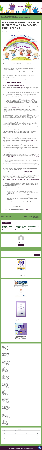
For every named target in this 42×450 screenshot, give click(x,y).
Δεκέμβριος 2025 (5, 353)
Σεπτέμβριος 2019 (5, 423)
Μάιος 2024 (4, 369)
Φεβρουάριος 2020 (5, 417)
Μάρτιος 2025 (4, 360)
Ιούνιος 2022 (4, 392)
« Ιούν (21, 442)
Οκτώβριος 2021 (4, 401)
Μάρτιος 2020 (4, 416)
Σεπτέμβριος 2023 (5, 378)
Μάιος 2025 (4, 357)
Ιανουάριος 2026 (5, 352)
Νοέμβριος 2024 (5, 364)
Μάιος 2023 (4, 380)
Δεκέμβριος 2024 (5, 363)
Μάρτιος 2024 (4, 371)
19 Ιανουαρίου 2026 (19, 229)
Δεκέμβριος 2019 (5, 420)
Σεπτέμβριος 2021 (5, 402)
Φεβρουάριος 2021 (5, 407)
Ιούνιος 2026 (4, 346)
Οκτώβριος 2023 (5, 377)
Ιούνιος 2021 (4, 403)
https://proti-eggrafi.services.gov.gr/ (27, 99)
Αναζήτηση (4, 252)
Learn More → (21, 244)
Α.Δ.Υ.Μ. (7, 152)
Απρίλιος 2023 (4, 382)
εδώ (27, 209)
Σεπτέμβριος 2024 (5, 367)
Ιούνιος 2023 (4, 379)
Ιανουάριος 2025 (5, 362)
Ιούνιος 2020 (4, 413)
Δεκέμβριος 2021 (5, 399)
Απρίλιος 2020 (4, 415)
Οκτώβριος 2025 (5, 354)
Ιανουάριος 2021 (4, 408)
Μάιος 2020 (4, 414)
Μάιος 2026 (4, 347)
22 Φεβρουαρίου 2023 (10, 31)
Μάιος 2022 (4, 393)
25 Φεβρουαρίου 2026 (6, 229)
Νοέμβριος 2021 (4, 400)
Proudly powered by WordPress (14, 448)
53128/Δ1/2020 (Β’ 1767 (15, 107)
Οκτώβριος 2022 (5, 388)
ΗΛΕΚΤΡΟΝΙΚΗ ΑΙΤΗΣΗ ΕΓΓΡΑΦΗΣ (12, 82)
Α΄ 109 (13, 156)
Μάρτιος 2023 (4, 383)
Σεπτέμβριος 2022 (5, 390)
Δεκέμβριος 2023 (5, 375)
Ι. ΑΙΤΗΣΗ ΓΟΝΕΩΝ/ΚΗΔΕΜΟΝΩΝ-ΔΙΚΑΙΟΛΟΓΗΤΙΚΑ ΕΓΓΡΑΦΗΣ (14, 85)
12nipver (4, 31)
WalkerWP (31, 448)
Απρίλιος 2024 (4, 370)
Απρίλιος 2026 (4, 348)
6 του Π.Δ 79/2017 (9, 156)
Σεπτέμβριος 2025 (5, 355)
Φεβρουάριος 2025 (5, 361)
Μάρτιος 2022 (4, 395)
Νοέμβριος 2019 (4, 421)
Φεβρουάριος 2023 (5, 384)
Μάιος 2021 (4, 405)
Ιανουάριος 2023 (5, 385)
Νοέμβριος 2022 (5, 387)
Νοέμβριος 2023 (4, 376)
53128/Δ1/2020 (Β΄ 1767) (21, 87)
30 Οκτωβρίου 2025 (32, 229)
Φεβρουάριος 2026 (5, 350)
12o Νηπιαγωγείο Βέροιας (21, 6)
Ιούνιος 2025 (4, 356)
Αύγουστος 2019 (5, 424)
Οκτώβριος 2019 (5, 422)
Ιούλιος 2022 (4, 391)
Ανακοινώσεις (16, 31)
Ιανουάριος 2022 (5, 398)
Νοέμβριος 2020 (5, 409)
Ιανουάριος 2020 (5, 418)
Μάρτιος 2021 (4, 406)
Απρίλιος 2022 (4, 394)
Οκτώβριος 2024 (5, 365)
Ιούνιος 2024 (4, 368)
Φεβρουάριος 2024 (5, 372)
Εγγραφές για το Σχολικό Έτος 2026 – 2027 (7, 227)
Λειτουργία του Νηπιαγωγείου (23, 31)
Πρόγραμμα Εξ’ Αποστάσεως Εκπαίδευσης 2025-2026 (20, 227)
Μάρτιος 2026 (4, 349)
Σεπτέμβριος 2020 (5, 410)
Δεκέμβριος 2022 (5, 386)
